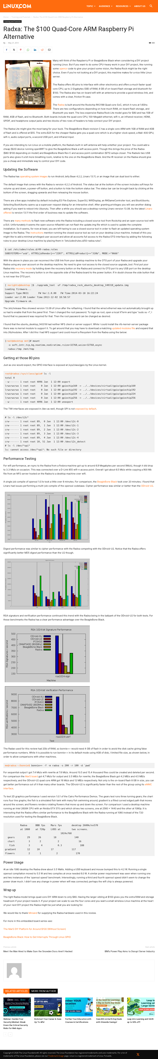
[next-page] (10, 1034)
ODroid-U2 (147, 485)
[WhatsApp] (28, 50)
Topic (90, 6)
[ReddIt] (42, 50)
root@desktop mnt (17, 341)
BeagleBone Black (107, 481)
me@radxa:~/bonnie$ (17, 765)
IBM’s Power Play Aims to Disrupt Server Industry (130, 951)
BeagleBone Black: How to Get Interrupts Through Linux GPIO (37, 937)
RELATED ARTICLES (16, 991)
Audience (104, 6)
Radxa (61, 104)
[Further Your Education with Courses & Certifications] (79, 1006)
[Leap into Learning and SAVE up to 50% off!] (141, 1006)
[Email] (49, 50)
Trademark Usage (56, 1056)
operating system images (34, 176)
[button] (151, 6)
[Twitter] (138, 1055)
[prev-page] (5, 1034)
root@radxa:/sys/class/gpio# (23, 373)
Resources (122, 6)
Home (6, 17)
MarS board (31, 776)
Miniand (33, 912)
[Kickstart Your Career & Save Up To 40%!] (48, 1006)
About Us (139, 6)
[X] (13, 50)
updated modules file (123, 328)
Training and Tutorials (21, 17)
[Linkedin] (35, 50)
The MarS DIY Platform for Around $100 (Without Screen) (34, 929)
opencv (63, 68)
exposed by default (85, 408)
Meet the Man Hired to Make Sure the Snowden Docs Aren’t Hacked (37, 951)
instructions (36, 232)
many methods (23, 220)
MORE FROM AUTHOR (43, 991)
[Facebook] (6, 50)
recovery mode (23, 268)
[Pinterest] (21, 50)
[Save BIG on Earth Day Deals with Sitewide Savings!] (110, 1006)
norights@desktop (19, 285)
